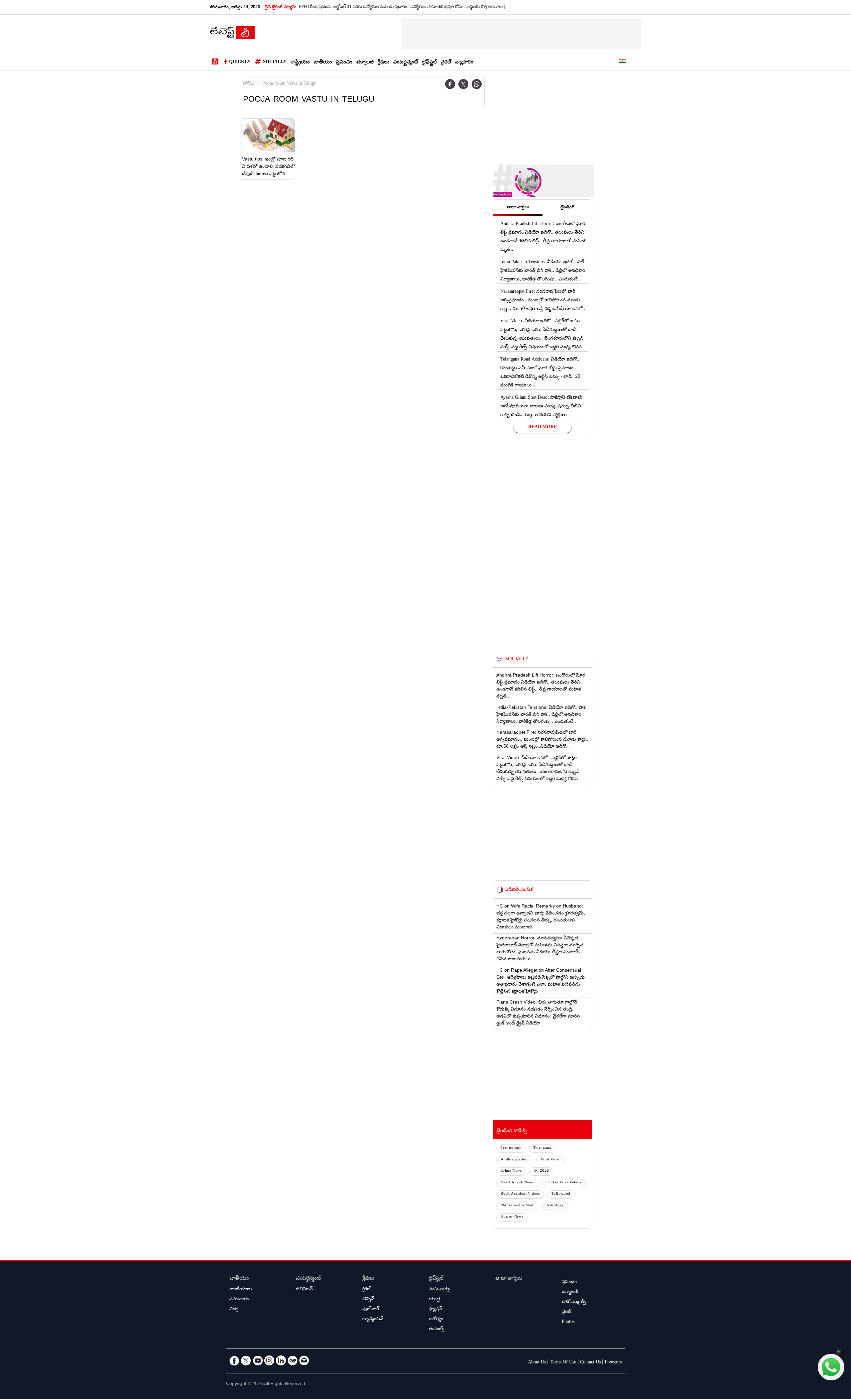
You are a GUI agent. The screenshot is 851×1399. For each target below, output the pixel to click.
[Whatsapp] (477, 84)
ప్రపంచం (344, 62)
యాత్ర (434, 1299)
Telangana (542, 1148)
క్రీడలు (383, 62)
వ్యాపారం (464, 62)
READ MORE (542, 427)
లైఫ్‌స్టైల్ (429, 62)
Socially (275, 62)
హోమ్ (248, 84)
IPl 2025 (541, 1171)
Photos (568, 1322)
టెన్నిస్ (368, 1299)
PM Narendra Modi (518, 1206)
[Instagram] (269, 1360)
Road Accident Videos (520, 1194)
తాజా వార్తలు (508, 1279)
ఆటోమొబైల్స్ (574, 1302)
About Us (537, 1362)
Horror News (512, 1217)
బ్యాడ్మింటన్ (372, 1319)
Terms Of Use (563, 1362)
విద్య (233, 1309)
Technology (511, 1148)
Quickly (240, 62)
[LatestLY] (232, 34)
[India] (623, 62)
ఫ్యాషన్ (435, 1309)
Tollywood (560, 1194)
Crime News (511, 1171)
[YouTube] (258, 1360)
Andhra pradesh (515, 1160)
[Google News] (293, 1360)
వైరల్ (446, 62)
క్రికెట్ (366, 1289)
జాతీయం (323, 62)
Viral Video (551, 1160)
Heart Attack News (517, 1183)
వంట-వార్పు (439, 1289)
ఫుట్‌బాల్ (370, 1309)
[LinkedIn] (281, 1360)
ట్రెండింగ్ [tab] (567, 207)
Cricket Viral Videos (563, 1183)
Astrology (555, 1206)
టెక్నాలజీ (365, 62)
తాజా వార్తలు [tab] (518, 207)
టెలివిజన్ (304, 1289)
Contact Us (590, 1362)
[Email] (304, 1360)
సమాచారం (239, 1299)
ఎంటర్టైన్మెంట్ (405, 62)
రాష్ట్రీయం (300, 62)
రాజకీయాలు (240, 1289)
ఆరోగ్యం (436, 1319)
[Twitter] (463, 84)
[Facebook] (450, 84)
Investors (613, 1362)
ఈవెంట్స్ (436, 1329)
